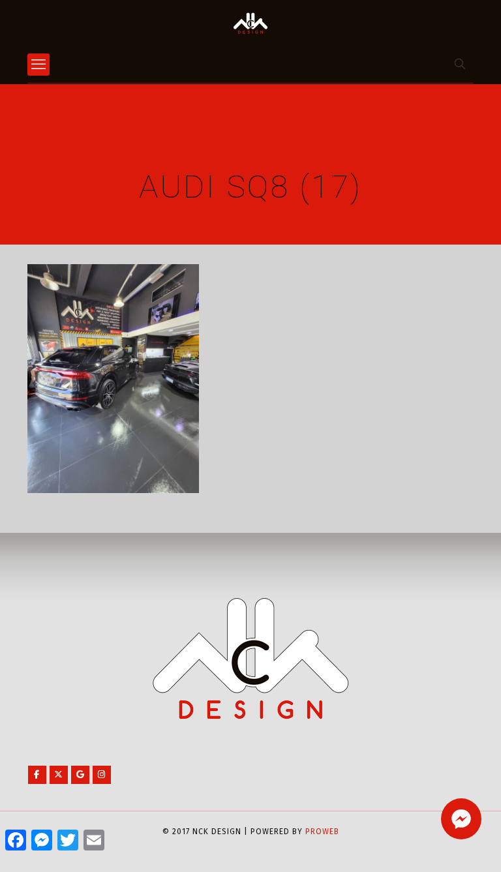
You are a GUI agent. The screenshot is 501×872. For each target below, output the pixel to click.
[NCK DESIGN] (250, 23)
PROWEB (322, 831)
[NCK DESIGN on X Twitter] (59, 775)
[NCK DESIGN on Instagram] (102, 775)
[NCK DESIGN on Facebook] (37, 775)
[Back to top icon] (438, 845)
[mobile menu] (38, 64)
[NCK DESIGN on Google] (80, 775)
